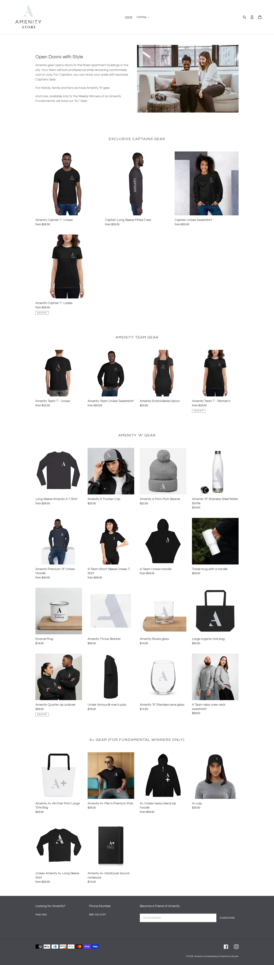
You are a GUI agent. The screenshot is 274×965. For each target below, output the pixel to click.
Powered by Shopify (228, 956)
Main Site (41, 914)
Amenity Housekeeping (206, 956)
